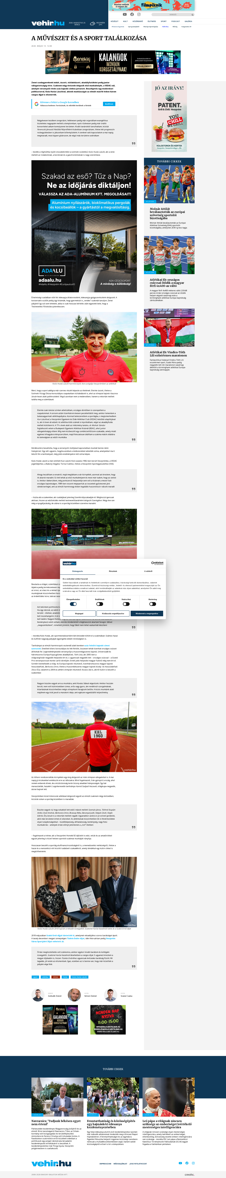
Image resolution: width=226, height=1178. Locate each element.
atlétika (45, 977)
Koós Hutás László (79, 977)
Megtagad (79, 613)
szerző (50, 993)
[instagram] (138, 14)
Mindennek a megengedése (147, 613)
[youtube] (125, 14)
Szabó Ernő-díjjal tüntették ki (60, 935)
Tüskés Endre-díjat (76, 938)
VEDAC (55, 977)
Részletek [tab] (113, 571)
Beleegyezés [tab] (77, 571)
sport (35, 977)
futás (65, 977)
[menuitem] (114, 21)
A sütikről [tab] (148, 571)
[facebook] (132, 14)
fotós (86, 993)
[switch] (99, 604)
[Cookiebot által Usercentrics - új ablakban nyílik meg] (153, 563)
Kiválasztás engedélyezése (113, 613)
